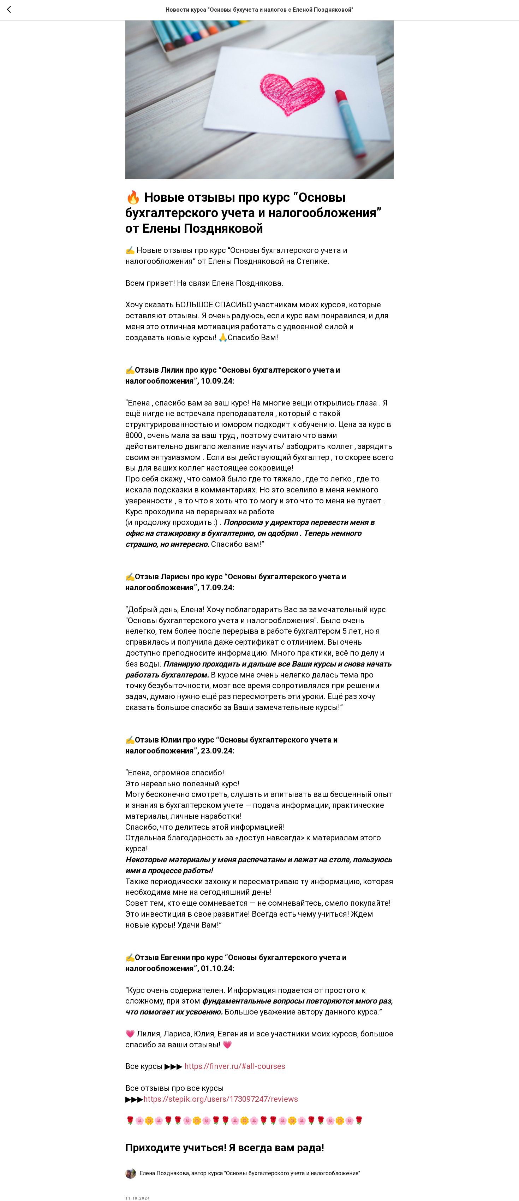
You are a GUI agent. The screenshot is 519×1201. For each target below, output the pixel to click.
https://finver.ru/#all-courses (234, 1066)
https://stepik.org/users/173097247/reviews (220, 1099)
